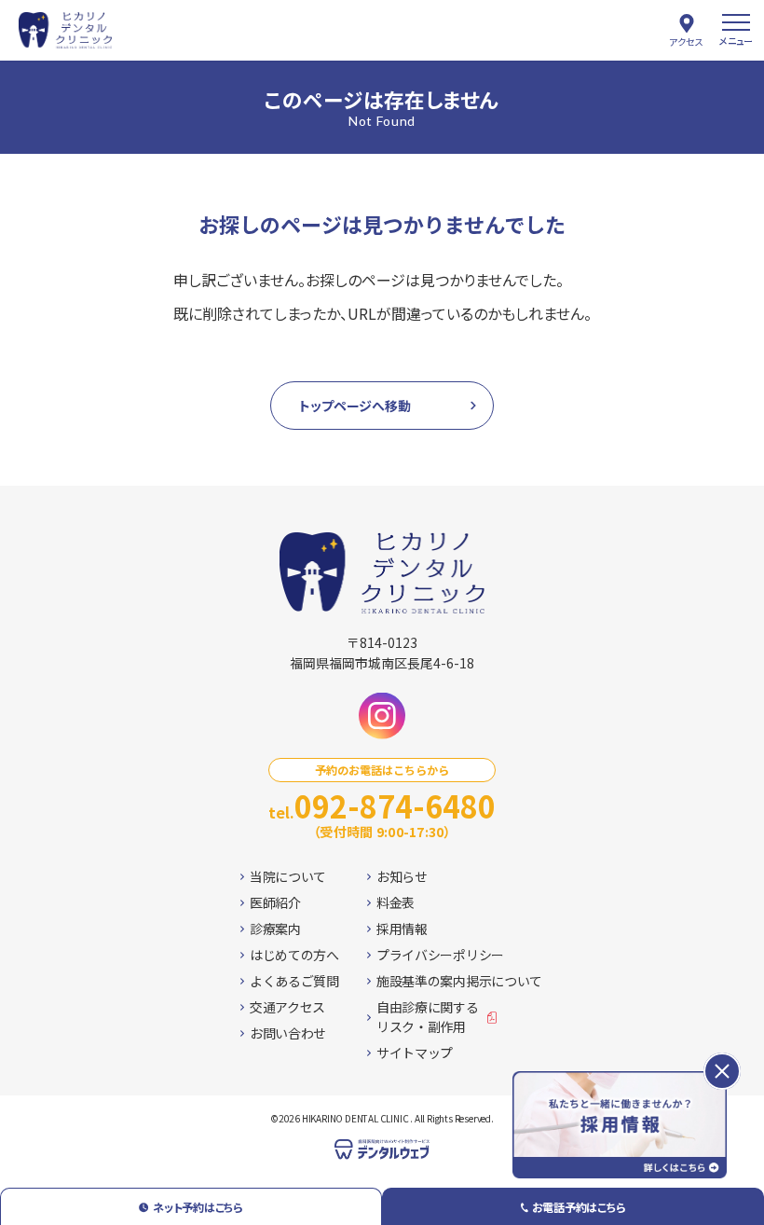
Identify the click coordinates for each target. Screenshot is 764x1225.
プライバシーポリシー (440, 954)
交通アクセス (287, 1007)
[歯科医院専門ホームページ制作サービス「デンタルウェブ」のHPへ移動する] (382, 1149)
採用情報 (402, 928)
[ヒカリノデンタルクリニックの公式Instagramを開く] (382, 716)
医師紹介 (275, 902)
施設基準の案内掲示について (459, 980)
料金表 (395, 902)
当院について (288, 876)
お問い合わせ (288, 1033)
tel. (382, 806)
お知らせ (402, 876)
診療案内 (275, 928)
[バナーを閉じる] (722, 1071)
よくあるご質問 (294, 980)
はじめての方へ (294, 954)
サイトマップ (414, 1052)
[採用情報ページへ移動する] (619, 1124)
